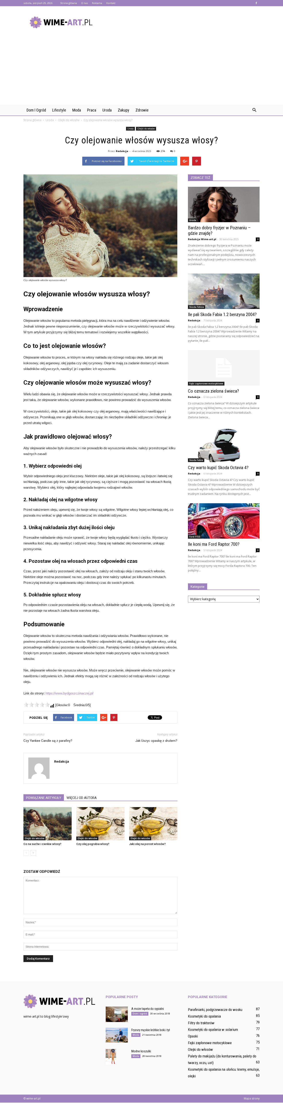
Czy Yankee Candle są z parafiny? (47, 741)
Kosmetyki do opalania (204, 1016)
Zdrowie (142, 110)
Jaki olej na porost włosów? (147, 844)
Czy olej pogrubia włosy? (92, 844)
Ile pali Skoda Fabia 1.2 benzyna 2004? (222, 314)
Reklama (97, 3)
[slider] (36, 704)
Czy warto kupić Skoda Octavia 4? (218, 467)
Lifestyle (59, 110)
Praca (91, 110)
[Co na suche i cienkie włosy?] (47, 823)
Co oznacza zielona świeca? (213, 391)
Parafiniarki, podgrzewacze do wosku (215, 1009)
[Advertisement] (141, 72)
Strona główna (68, 3)
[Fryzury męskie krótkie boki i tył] (117, 1035)
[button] (254, 110)
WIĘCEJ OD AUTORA (82, 798)
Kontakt (110, 3)
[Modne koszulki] (111, 1057)
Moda (76, 110)
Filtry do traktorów (201, 1023)
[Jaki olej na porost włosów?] (153, 823)
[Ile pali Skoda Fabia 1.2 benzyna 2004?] (224, 291)
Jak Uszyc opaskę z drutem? (156, 741)
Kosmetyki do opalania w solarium (213, 1029)
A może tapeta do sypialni (147, 1008)
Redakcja (122, 151)
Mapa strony (252, 1098)
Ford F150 (194, 536)
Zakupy (123, 110)
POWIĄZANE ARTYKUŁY (43, 798)
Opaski (193, 1036)
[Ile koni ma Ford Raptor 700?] (224, 521)
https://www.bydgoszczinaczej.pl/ (70, 693)
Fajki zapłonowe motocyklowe (206, 383)
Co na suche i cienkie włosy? (42, 844)
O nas (84, 3)
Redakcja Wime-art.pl (202, 239)
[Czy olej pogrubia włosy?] (100, 823)
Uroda (107, 110)
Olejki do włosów (146, 128)
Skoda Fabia (196, 460)
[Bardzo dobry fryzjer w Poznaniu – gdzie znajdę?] (224, 204)
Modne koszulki (141, 1051)
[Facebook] (256, 3)
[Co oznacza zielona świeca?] (224, 368)
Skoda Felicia (196, 307)
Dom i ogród (36, 110)
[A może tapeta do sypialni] (117, 1014)
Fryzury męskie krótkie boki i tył (150, 1030)
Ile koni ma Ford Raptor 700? (213, 544)
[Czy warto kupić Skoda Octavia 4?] (224, 444)
